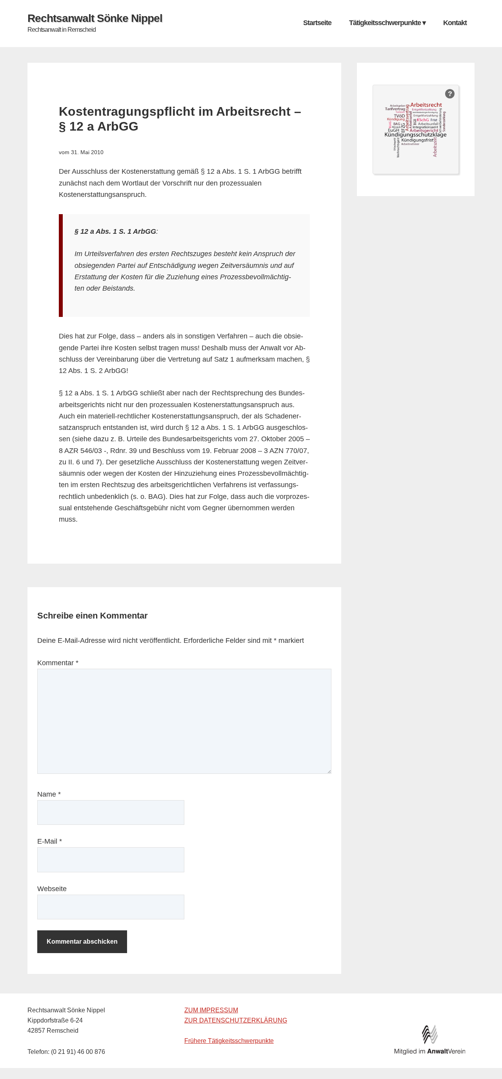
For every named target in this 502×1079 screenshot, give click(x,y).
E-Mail (49, 841)
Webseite (52, 889)
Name (49, 794)
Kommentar (57, 663)
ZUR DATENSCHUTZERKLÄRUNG (235, 1020)
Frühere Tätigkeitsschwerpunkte (229, 1040)
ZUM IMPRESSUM (211, 1010)
